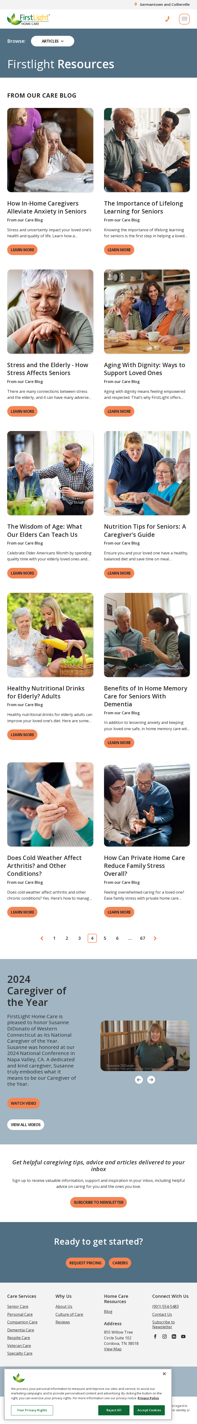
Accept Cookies (149, 1410)
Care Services (21, 1296)
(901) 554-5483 (165, 1306)
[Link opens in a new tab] (50, 150)
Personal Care (20, 1314)
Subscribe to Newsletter (98, 1202)
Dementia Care (20, 1330)
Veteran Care (19, 1345)
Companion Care (22, 1322)
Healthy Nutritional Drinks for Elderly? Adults (46, 692)
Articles (50, 41)
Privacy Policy (148, 1398)
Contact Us (162, 1314)
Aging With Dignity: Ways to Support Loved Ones (144, 369)
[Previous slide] (139, 1079)
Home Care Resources (116, 1298)
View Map (113, 1349)
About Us (63, 1306)
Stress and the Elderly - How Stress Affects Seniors (47, 369)
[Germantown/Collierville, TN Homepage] (28, 19)
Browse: (16, 41)
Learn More (22, 249)
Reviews (62, 1322)
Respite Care (18, 1337)
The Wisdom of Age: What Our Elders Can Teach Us (44, 530)
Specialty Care (19, 1353)
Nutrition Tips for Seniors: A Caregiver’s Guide (145, 530)
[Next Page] (155, 938)
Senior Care (17, 1306)
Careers (120, 1263)
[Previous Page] (41, 938)
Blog (108, 1311)
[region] (88, 1394)
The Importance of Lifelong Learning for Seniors (143, 207)
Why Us (63, 1296)
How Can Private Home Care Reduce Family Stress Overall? (144, 866)
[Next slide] (151, 1079)
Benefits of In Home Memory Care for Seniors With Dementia (145, 696)
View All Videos (26, 1124)
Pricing (85, 1263)
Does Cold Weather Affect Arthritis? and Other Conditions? (44, 866)
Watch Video (23, 1103)
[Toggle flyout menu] (184, 19)
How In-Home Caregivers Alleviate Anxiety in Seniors (47, 207)
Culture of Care (69, 1314)
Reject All (113, 1410)
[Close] (164, 1373)
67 (142, 938)
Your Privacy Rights (32, 1410)
